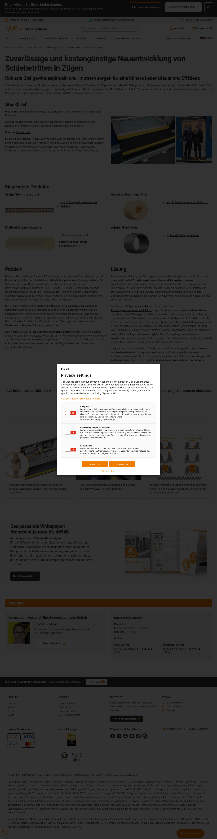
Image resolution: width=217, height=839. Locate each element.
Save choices (108, 471)
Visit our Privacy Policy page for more (80, 398)
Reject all (95, 464)
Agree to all (122, 464)
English (65, 369)
